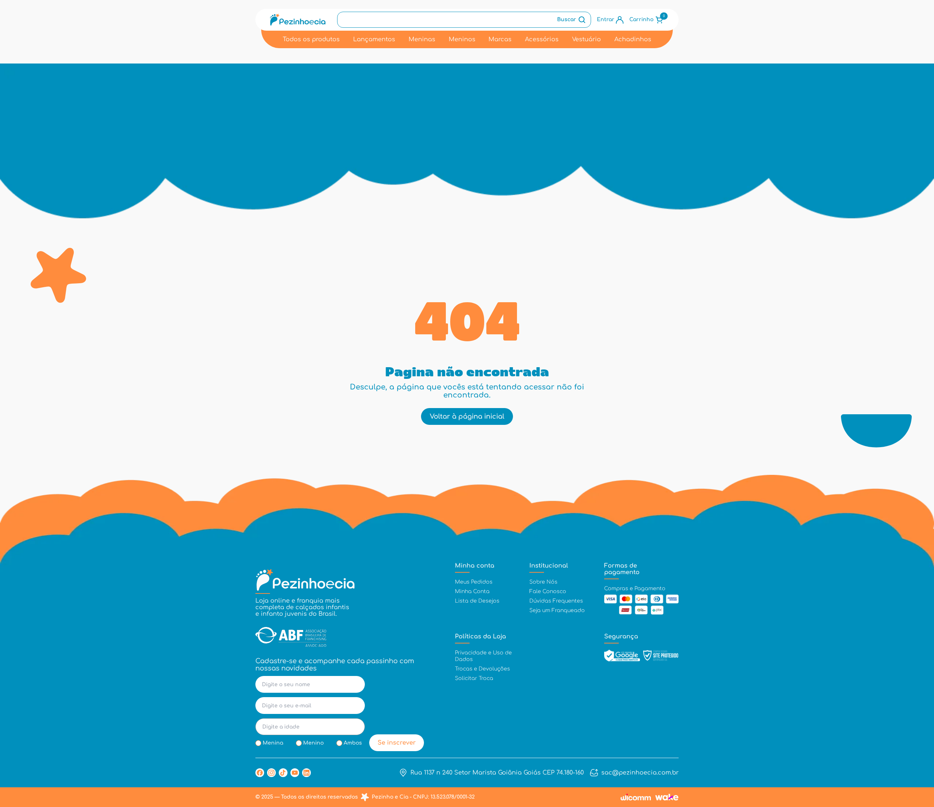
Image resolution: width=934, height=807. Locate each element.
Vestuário (586, 39)
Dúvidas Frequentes (556, 601)
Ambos (353, 743)
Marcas (500, 39)
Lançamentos (374, 39)
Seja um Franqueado (557, 610)
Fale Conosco (547, 591)
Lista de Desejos (477, 601)
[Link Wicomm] (636, 797)
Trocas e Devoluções (482, 669)
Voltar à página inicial (467, 416)
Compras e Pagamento (634, 588)
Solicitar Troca (474, 678)
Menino (313, 743)
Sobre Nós (543, 582)
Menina (273, 743)
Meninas (422, 39)
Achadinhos (632, 39)
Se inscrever (397, 742)
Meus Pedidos (474, 582)
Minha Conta (472, 591)
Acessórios (542, 39)
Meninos (462, 39)
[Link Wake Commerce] (667, 797)
